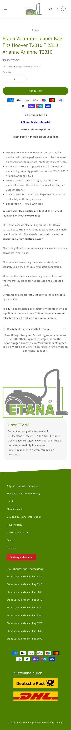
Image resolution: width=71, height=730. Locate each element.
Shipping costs (15, 509)
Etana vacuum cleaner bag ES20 (24, 584)
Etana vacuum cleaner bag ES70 (24, 623)
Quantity (7, 72)
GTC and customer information (24, 516)
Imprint (11, 501)
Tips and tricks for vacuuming (23, 493)
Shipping (17, 66)
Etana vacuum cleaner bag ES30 (24, 591)
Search (10, 540)
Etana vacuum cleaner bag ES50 (24, 607)
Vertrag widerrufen (22, 557)
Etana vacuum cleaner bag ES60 (24, 615)
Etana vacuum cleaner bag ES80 (24, 630)
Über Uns (12, 548)
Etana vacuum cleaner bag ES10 (24, 576)
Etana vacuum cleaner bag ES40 (24, 599)
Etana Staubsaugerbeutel (29, 722)
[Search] (51, 9)
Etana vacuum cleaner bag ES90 (24, 638)
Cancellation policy (17, 532)
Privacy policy (14, 524)
